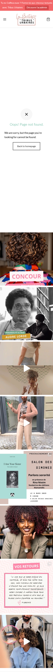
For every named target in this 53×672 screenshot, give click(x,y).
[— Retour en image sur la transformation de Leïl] (26, 641)
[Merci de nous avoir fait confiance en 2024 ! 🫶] (26, 586)
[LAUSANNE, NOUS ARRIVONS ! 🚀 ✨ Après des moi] (26, 422)
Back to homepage (26, 146)
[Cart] (48, 19)
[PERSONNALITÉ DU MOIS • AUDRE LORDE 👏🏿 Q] (26, 313)
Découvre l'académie (37, 7)
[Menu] (4, 19)
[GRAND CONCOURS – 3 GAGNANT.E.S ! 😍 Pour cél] (26, 259)
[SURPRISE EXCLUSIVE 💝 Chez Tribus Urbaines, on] (26, 368)
